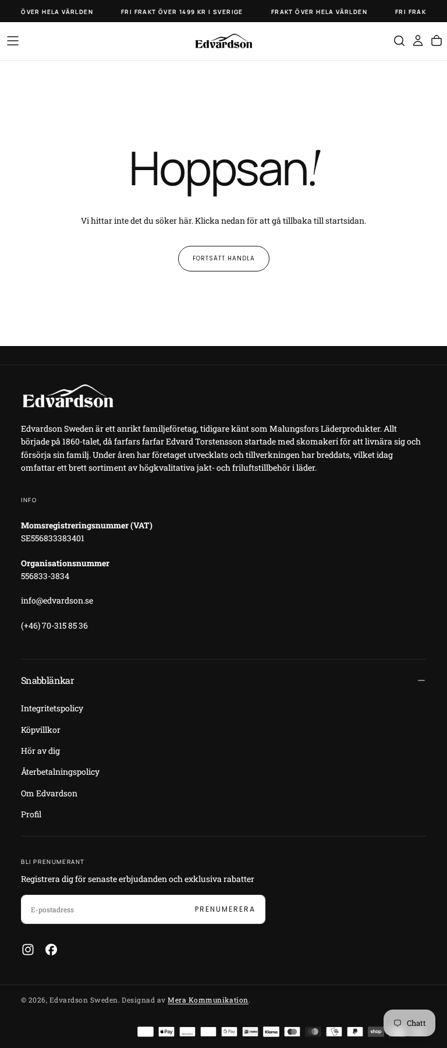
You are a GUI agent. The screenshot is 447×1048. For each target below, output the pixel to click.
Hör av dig (40, 750)
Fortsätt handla (224, 258)
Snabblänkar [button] (47, 680)
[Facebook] (51, 950)
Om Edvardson (49, 793)
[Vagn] (437, 40)
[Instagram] (28, 950)
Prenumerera (225, 909)
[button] (13, 41)
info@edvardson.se (57, 600)
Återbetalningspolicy (60, 771)
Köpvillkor (41, 729)
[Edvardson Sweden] (67, 396)
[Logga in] (418, 40)
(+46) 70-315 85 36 (54, 625)
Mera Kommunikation (208, 999)
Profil (31, 814)
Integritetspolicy (52, 708)
